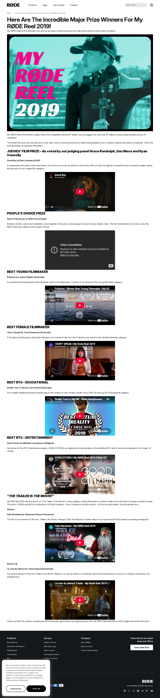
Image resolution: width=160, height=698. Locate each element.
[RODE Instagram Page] (133, 691)
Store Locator (49, 650)
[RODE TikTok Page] (143, 691)
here (91, 621)
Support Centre (50, 642)
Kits (8, 658)
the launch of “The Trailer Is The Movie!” (47, 501)
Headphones (12, 650)
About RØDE (85, 642)
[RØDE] (13, 5)
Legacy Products (51, 658)
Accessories (12, 654)
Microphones (12, 642)
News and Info (87, 646)
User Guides (58, 5)
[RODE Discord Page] (151, 691)
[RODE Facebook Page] (125, 691)
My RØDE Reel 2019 (16, 31)
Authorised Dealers (51, 654)
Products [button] (33, 5)
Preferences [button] (15, 689)
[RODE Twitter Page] (129, 691)
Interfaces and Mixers (15, 646)
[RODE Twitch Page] (147, 691)
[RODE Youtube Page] (138, 691)
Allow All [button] (36, 689)
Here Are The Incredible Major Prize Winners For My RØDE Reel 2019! (40, 13)
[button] (151, 5)
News (9, 13)
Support (74, 5)
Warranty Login (50, 646)
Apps (45, 5)
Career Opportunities (89, 650)
